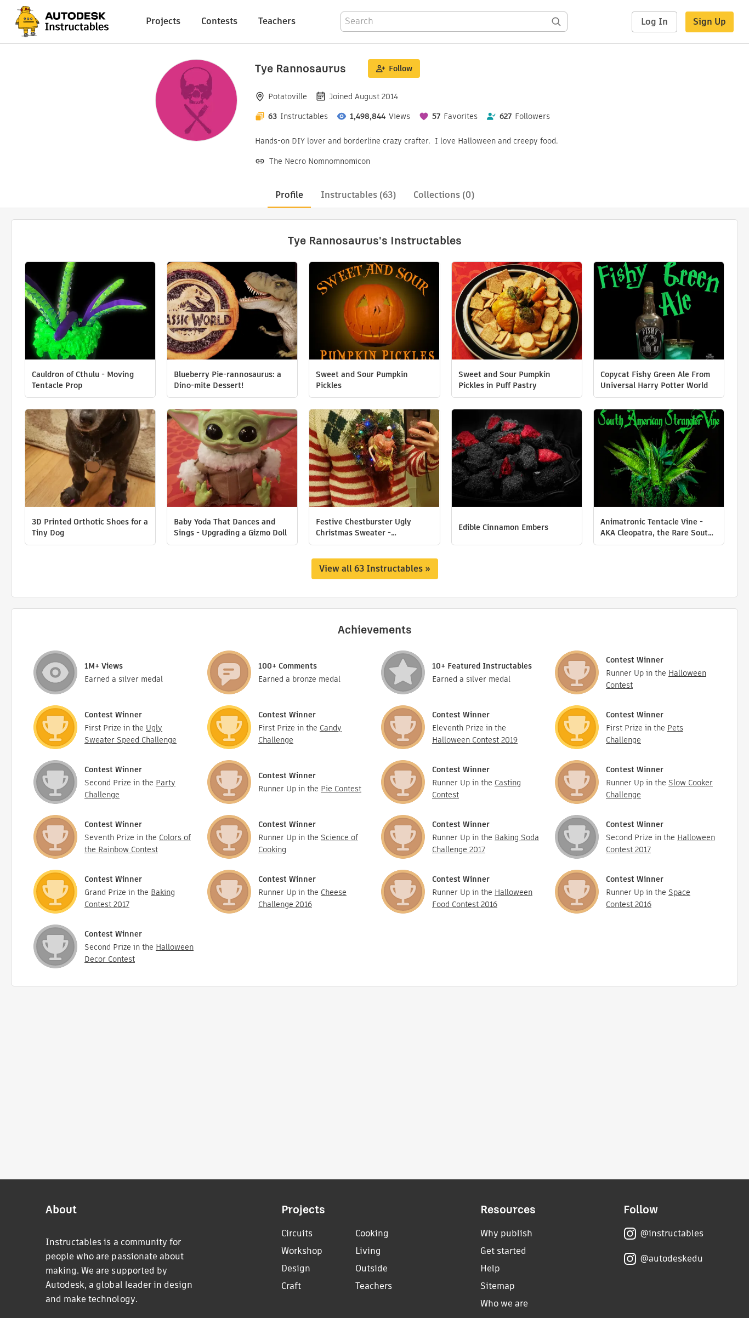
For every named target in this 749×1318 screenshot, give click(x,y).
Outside (371, 1268)
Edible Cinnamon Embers (503, 527)
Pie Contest (341, 788)
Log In (654, 21)
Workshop (301, 1251)
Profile (289, 195)
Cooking (372, 1233)
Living (368, 1251)
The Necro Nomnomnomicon (319, 161)
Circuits (297, 1233)
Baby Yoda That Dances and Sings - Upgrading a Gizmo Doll (230, 527)
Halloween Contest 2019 (475, 739)
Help (490, 1268)
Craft (291, 1286)
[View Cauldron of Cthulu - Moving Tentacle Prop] (90, 312)
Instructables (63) (358, 195)
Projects (163, 21)
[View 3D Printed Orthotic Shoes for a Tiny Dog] (90, 459)
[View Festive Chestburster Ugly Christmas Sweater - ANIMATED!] (374, 459)
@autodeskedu (671, 1258)
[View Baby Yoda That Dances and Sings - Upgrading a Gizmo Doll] (232, 459)
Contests (219, 21)
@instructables (671, 1233)
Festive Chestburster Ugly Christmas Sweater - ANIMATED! (363, 527)
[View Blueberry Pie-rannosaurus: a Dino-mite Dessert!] (232, 312)
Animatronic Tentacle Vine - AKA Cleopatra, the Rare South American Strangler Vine (656, 527)
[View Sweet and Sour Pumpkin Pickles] (374, 312)
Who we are (504, 1303)
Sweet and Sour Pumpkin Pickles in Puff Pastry (504, 380)
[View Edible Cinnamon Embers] (517, 459)
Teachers (277, 21)
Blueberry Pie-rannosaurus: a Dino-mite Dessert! (227, 380)
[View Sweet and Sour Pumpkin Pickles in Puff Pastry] (517, 312)
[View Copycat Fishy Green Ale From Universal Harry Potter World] (659, 312)
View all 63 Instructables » (374, 568)
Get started (503, 1251)
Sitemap (497, 1286)
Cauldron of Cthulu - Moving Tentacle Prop (83, 380)
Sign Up (709, 21)
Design (295, 1268)
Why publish (506, 1233)
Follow (400, 68)
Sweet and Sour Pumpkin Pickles (362, 380)
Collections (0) (443, 195)
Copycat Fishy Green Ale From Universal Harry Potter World (655, 380)
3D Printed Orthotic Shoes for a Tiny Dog (90, 527)
